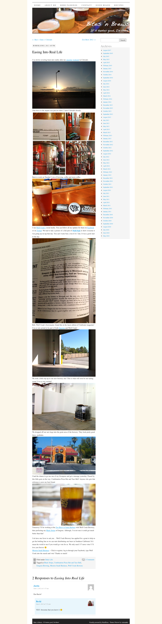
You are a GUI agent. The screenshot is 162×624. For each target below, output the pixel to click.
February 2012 (107, 172)
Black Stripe (50, 530)
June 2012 (106, 160)
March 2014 (106, 96)
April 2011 (106, 202)
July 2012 (106, 157)
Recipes (119, 5)
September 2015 (108, 53)
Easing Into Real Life (47, 51)
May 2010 (106, 236)
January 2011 (107, 211)
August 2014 (107, 81)
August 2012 (107, 154)
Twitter (39, 230)
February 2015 (107, 65)
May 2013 (106, 126)
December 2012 (108, 141)
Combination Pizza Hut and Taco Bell (67, 562)
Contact (87, 5)
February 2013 (107, 135)
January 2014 (107, 102)
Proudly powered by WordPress (99, 622)
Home (37, 5)
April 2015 (106, 62)
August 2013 (107, 117)
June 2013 (106, 123)
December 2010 (108, 214)
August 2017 (107, 50)
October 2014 (107, 75)
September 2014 (108, 78)
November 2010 (108, 218)
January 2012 (107, 175)
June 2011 (106, 196)
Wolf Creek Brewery (75, 565)
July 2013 (106, 120)
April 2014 (106, 93)
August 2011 (107, 190)
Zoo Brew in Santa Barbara (65, 527)
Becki (37, 46)
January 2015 (107, 68)
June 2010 (106, 233)
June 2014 (106, 87)
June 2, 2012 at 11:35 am (41, 588)
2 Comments (89, 559)
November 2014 (108, 71)
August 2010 (107, 227)
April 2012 (106, 166)
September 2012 (108, 151)
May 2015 (106, 59)
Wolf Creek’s (41, 227)
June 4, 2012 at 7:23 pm (43, 604)
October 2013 (107, 111)
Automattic (125, 622)
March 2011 (106, 205)
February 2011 (107, 208)
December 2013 (108, 105)
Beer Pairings (69, 5)
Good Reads (103, 5)
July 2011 (106, 193)
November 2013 (108, 108)
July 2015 (106, 56)
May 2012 (106, 163)
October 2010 (107, 221)
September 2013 (108, 114)
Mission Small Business (40, 550)
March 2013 (106, 132)
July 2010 (106, 230)
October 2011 (107, 184)
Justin (36, 585)
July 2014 (106, 84)
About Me (50, 5)
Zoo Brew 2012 (89, 39)
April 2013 (106, 129)
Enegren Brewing (43, 565)
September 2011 (108, 187)
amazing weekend (72, 60)
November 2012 (108, 145)
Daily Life (49, 559)
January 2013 (107, 138)
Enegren (62, 328)
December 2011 (108, 178)
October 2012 (107, 148)
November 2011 (108, 181)
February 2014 (107, 99)
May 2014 (106, 90)
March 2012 (106, 169)
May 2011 (106, 199)
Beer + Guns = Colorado (42, 39)
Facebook (90, 227)
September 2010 (108, 224)
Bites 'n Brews (38, 622)
